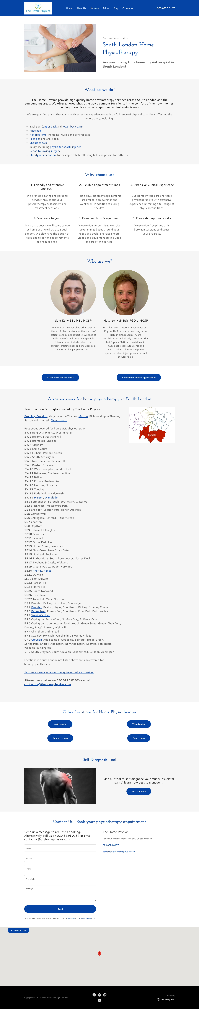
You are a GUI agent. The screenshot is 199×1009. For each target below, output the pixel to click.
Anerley (37, 570)
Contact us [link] (127, 8)
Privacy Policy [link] (70, 918)
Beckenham (38, 611)
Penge (47, 570)
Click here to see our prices (60, 377)
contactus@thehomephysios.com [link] (119, 851)
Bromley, (30, 416)
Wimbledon (52, 497)
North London (60, 724)
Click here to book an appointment (139, 377)
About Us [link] (81, 8)
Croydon (36, 639)
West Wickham (40, 615)
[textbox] (60, 847)
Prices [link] (106, 8)
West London (138, 724)
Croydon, (42, 416)
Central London (60, 738)
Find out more (139, 791)
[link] (38, 7)
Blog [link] (115, 8)
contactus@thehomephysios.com (47, 684)
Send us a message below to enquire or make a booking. (59, 672)
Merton (83, 416)
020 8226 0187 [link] (166, 8)
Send (60, 909)
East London (139, 738)
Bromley (36, 607)
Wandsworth (59, 420)
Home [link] (69, 8)
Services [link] (94, 8)
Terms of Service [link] (84, 918)
